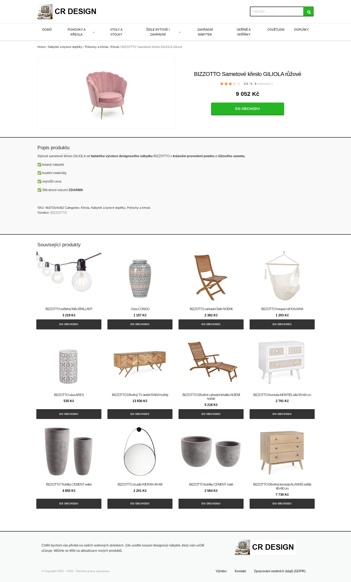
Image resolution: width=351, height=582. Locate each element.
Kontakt (240, 571)
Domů (47, 29)
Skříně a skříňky (244, 32)
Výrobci (221, 571)
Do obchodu (247, 108)
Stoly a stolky (116, 32)
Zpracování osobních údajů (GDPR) (280, 571)
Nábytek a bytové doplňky (65, 47)
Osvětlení (275, 29)
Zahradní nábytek (205, 32)
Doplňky (301, 29)
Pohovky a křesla (77, 32)
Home (41, 47)
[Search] (308, 11)
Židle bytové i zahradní (158, 32)
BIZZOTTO (59, 212)
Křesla (114, 47)
